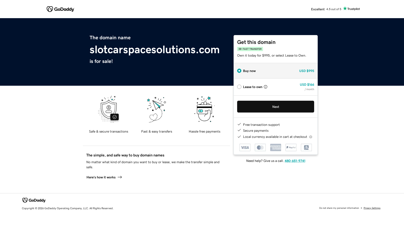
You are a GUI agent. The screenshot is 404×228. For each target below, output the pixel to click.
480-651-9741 (295, 160)
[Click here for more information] (310, 137)
